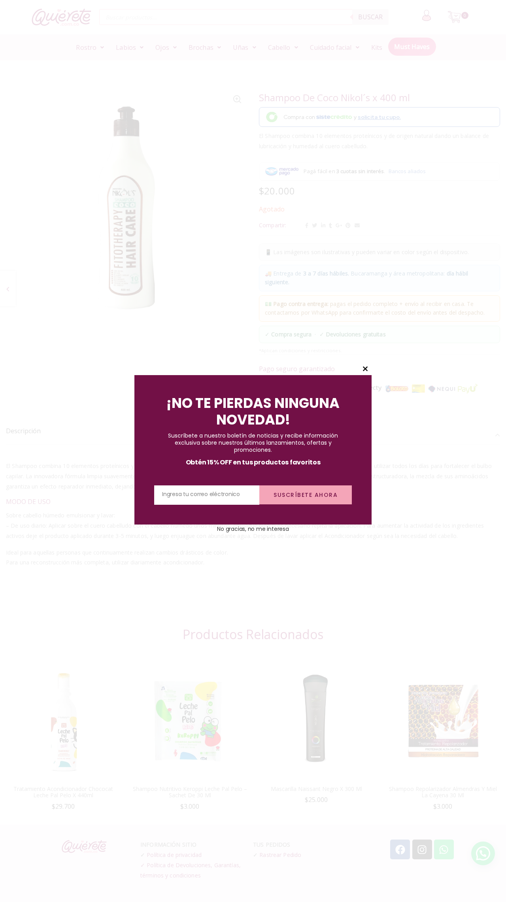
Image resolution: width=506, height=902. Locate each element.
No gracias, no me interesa (253, 529)
